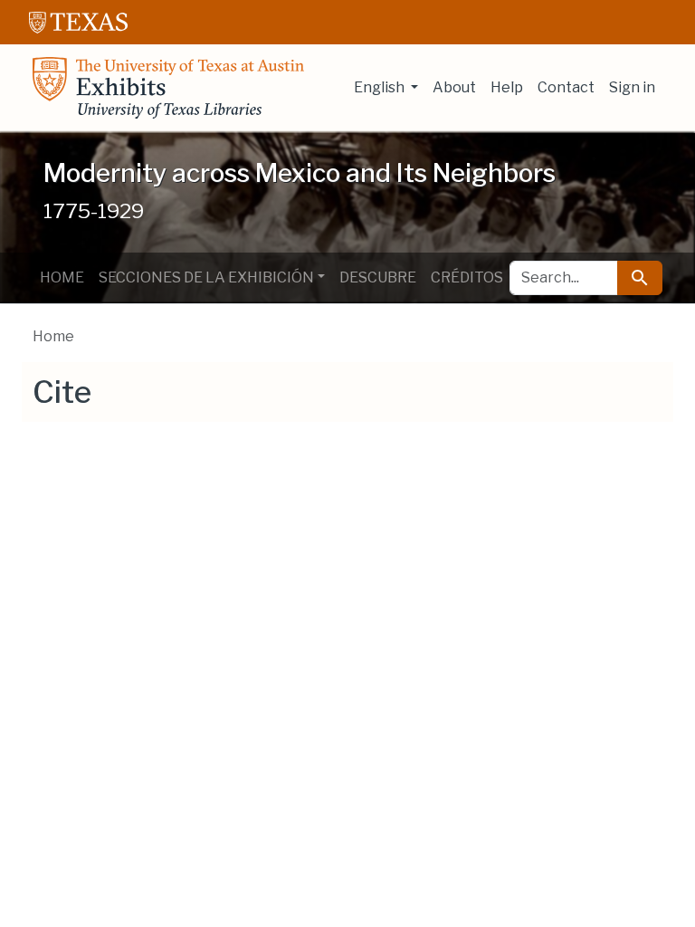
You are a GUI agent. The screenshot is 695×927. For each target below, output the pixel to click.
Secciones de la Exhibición (206, 277)
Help (506, 87)
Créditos (467, 277)
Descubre (377, 277)
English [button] (380, 87)
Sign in (632, 87)
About (454, 87)
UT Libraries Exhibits (168, 88)
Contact (566, 87)
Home (62, 277)
